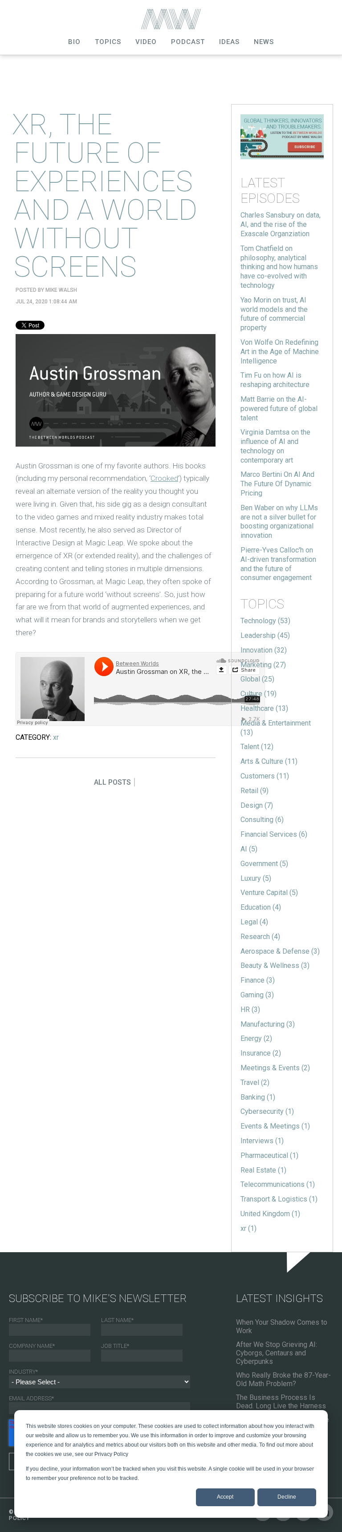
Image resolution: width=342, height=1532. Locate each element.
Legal (254, 922)
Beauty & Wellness (274, 965)
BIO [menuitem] (74, 42)
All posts (112, 782)
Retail (254, 790)
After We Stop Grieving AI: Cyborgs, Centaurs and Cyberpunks (276, 1353)
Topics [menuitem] (108, 42)
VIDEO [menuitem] (146, 42)
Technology (265, 621)
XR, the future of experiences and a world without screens (104, 196)
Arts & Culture (268, 761)
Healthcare (264, 708)
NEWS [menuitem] (264, 42)
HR (250, 1009)
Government (264, 863)
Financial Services (273, 834)
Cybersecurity (267, 1111)
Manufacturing (267, 1024)
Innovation (263, 650)
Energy (256, 1038)
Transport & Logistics (279, 1199)
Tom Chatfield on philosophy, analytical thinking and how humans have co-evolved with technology (279, 267)
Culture (258, 693)
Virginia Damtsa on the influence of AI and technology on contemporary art (275, 446)
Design (256, 805)
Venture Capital (269, 892)
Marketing (263, 665)
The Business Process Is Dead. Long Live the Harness (281, 1401)
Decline (286, 1497)
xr (56, 737)
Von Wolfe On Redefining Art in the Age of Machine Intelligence (279, 351)
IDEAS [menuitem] (229, 42)
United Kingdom (270, 1213)
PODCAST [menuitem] (188, 42)
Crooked (164, 478)
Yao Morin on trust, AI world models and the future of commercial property (274, 314)
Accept (225, 1497)
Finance (257, 980)
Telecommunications (277, 1184)
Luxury (255, 878)
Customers (264, 776)
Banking (257, 1097)
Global (257, 679)
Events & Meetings (275, 1126)
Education (260, 907)
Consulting (262, 819)
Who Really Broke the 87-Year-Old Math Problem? (283, 1379)
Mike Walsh (61, 290)
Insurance (260, 1053)
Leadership (265, 635)
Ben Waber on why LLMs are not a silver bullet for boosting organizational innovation (279, 522)
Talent (256, 746)
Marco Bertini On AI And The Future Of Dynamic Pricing (277, 483)
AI (248, 849)
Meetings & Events (275, 1068)
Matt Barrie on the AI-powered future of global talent (279, 408)
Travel (254, 1082)
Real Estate (263, 1170)
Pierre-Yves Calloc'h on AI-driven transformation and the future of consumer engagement (278, 564)
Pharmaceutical (269, 1155)
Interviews (262, 1141)
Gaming (257, 995)
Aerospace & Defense (280, 951)
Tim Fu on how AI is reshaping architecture (274, 380)
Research (260, 936)
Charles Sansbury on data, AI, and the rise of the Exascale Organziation (280, 224)
